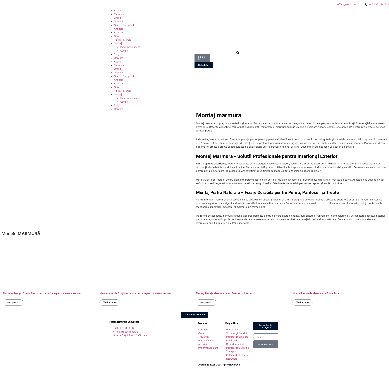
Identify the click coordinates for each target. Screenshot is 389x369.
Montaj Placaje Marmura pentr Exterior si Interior (224, 293)
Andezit (118, 28)
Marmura (119, 14)
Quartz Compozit (124, 25)
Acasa (117, 10)
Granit (117, 17)
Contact (118, 57)
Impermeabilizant (130, 46)
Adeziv (124, 50)
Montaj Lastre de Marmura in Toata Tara (316, 293)
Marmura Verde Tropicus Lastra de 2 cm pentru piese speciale (135, 293)
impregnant (297, 199)
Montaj (118, 43)
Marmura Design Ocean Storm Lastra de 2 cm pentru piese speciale (42, 293)
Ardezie (118, 32)
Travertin (119, 21)
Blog (116, 54)
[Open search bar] (237, 52)
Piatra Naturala (122, 39)
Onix (116, 36)
